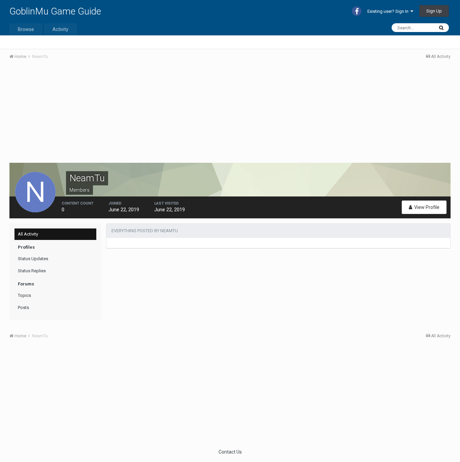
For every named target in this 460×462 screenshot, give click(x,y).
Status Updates (33, 258)
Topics (24, 295)
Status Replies (32, 270)
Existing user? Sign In (388, 11)
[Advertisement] (132, 115)
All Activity (28, 234)
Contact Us (230, 452)
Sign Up (434, 10)
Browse (26, 29)
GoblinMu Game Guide (55, 11)
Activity (60, 29)
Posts (23, 307)
